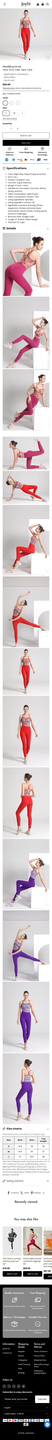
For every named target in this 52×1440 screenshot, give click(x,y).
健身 (24, 70)
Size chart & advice (10, 119)
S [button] (6, 113)
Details (11, 228)
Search (21, 1356)
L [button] (22, 113)
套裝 (6, 70)
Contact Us (7, 1353)
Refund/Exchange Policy (41, 1365)
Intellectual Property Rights (40, 1372)
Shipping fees (9, 88)
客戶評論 (21, 1373)
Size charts (14, 1129)
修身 (30, 70)
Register (21, 1351)
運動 (18, 70)
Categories (22, 1360)
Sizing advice (14, 1181)
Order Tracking (24, 1364)
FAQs (20, 1369)
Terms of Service (40, 1351)
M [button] (14, 113)
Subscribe (42, 1399)
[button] (4, 4)
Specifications (16, 168)
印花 (12, 70)
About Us (6, 1349)
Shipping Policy (40, 1360)
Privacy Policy (39, 1356)
